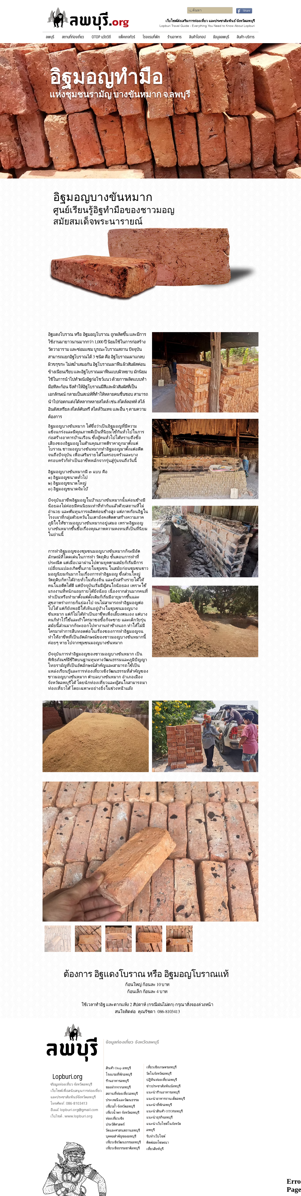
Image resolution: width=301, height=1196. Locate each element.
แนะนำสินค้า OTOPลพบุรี (164, 1111)
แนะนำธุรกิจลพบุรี (159, 1117)
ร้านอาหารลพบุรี (117, 1080)
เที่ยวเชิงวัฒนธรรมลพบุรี (123, 1142)
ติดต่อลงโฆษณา (157, 1142)
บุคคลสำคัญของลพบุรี (121, 1136)
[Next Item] (250, 851)
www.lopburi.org (78, 1116)
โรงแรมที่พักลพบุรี (119, 1074)
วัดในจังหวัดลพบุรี (158, 1073)
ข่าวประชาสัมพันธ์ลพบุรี (163, 1086)
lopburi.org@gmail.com (79, 1109)
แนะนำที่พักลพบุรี (159, 1104)
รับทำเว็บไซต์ (155, 1136)
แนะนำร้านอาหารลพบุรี (163, 1092)
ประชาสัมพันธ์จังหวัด (71, 1096)
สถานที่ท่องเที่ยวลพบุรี (122, 1093)
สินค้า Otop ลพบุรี (119, 1067)
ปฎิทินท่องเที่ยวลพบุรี (161, 1079)
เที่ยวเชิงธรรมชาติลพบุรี (123, 1148)
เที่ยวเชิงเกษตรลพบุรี (161, 1067)
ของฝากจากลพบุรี (118, 1087)
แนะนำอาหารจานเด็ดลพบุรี (165, 1098)
